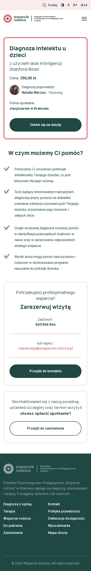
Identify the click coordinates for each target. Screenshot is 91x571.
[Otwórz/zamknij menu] (84, 18)
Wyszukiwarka (59, 526)
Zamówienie (13, 533)
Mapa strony (58, 533)
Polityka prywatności (64, 511)
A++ (84, 5)
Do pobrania (12, 526)
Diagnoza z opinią (17, 504)
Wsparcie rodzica (17, 518)
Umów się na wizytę (45, 125)
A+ (75, 5)
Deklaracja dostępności (66, 518)
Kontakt (54, 504)
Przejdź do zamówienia (45, 428)
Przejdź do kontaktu (45, 371)
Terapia (9, 511)
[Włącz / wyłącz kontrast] (62, 5)
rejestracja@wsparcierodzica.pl (45, 348)
